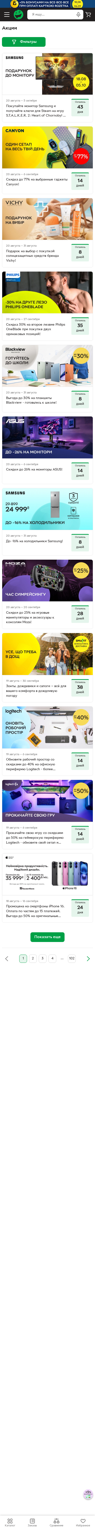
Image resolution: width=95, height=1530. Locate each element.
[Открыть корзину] (88, 14)
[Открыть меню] (7, 14)
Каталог (10, 1525)
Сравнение (56, 1525)
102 (72, 958)
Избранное (83, 1525)
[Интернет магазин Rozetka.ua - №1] (18, 14)
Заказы (32, 1525)
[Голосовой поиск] (78, 14)
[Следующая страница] (88, 959)
